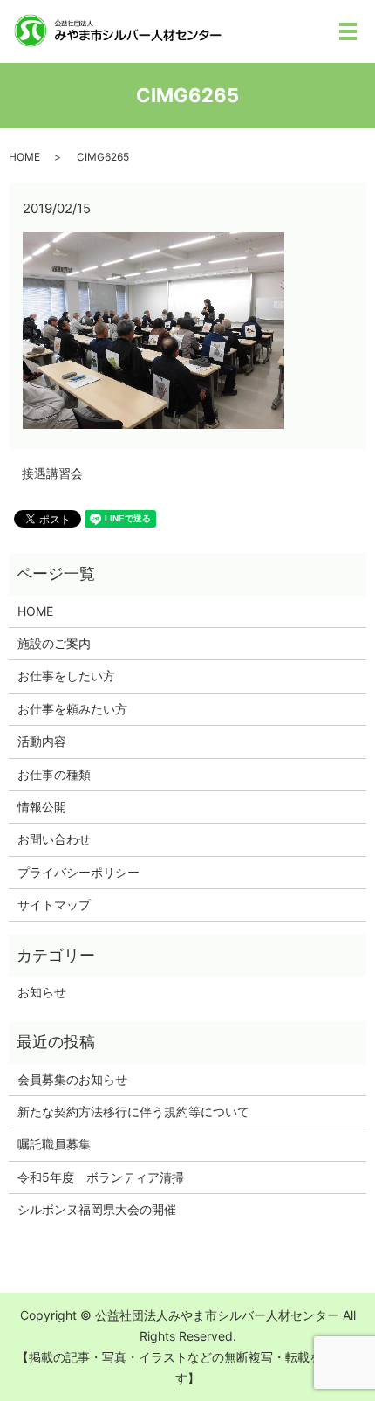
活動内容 (41, 741)
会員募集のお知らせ (72, 1079)
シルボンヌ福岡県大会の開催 (96, 1209)
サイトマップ (54, 904)
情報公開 (41, 806)
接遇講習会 (52, 473)
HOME (24, 156)
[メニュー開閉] (348, 31)
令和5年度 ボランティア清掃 (100, 1177)
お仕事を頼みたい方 (72, 708)
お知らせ (41, 991)
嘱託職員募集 (54, 1143)
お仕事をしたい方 (66, 675)
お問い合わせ (54, 839)
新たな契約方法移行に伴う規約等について (133, 1111)
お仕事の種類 (54, 774)
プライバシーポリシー (78, 872)
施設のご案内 (54, 643)
